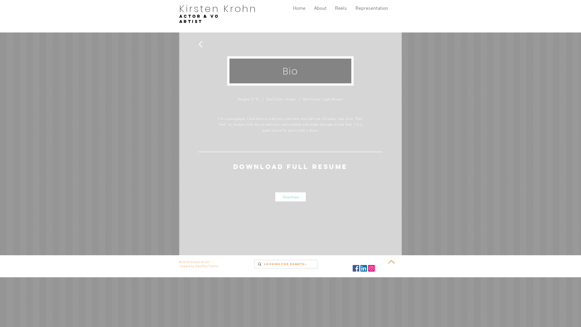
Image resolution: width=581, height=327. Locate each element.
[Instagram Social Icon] (371, 268)
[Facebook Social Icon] (356, 268)
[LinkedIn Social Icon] (363, 268)
